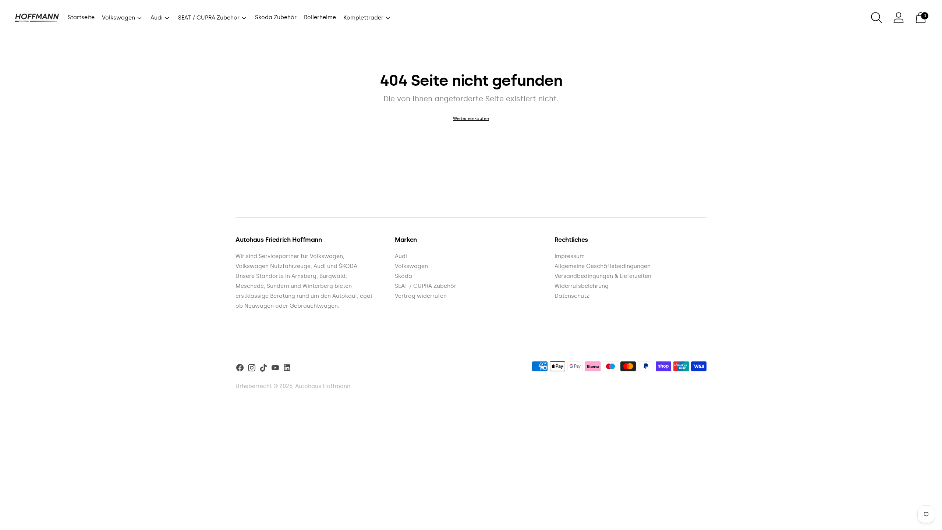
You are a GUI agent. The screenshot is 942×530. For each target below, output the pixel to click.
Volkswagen (118, 17)
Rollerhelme (320, 17)
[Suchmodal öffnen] (876, 17)
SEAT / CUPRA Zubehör (209, 17)
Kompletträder (363, 17)
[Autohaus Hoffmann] (37, 18)
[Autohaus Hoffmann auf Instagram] (251, 369)
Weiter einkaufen (471, 118)
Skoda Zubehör (276, 17)
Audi (156, 17)
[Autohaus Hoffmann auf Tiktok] (263, 369)
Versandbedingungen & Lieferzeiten (603, 276)
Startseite (81, 17)
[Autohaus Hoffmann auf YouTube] (275, 369)
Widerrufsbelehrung (582, 286)
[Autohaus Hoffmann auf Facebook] (240, 369)
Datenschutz (572, 296)
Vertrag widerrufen (421, 296)
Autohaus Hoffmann (322, 386)
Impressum (570, 256)
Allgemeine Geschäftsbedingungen (603, 266)
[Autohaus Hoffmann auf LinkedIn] (287, 369)
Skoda (403, 276)
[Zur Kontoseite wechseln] (898, 17)
